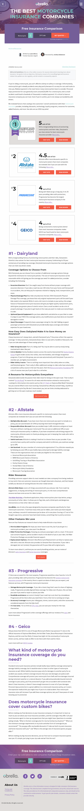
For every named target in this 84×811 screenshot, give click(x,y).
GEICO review (27, 643)
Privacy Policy (9, 795)
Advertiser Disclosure (68, 67)
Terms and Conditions (8, 790)
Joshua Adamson (59, 55)
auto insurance (21, 552)
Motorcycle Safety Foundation (60, 368)
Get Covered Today (41, 396)
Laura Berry (33, 54)
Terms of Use (65, 39)
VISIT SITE (46, 140)
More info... (56, 135)
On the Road (19, 380)
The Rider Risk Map (15, 497)
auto (66, 613)
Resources (17, 49)
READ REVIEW (63, 140)
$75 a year (35, 606)
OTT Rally (46, 383)
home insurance (34, 552)
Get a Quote (41, 557)
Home (11, 49)
